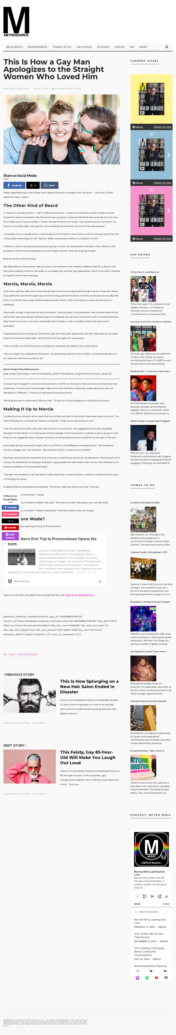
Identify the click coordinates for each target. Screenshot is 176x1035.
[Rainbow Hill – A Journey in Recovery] (143, 388)
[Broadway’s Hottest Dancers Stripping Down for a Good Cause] (143, 619)
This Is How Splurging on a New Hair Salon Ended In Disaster (89, 686)
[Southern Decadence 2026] (143, 519)
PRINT (143, 47)
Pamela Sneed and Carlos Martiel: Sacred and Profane (148, 701)
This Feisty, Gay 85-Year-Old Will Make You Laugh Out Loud (88, 757)
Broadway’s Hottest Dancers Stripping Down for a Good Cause (151, 602)
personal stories (27, 654)
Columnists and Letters (68, 88)
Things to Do (62, 47)
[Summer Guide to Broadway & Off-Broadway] (143, 569)
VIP (132, 47)
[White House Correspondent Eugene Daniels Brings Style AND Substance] (143, 438)
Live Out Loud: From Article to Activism (151, 321)
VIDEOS (119, 47)
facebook (17, 185)
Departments (37, 47)
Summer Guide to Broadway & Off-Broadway (149, 553)
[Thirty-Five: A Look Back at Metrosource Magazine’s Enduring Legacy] (143, 289)
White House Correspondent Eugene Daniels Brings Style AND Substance (150, 421)
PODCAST (103, 47)
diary (12, 654)
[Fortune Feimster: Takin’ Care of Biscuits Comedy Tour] (143, 767)
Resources (14, 47)
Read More (39, 723)
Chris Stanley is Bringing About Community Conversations (149, 952)
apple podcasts (10, 536)
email (52, 185)
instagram (12, 514)
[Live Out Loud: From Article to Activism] (143, 338)
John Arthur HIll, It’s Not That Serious (148, 935)
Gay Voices (84, 47)
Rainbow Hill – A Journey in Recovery (150, 371)
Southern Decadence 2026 (145, 502)
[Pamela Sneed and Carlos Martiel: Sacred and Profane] (143, 718)
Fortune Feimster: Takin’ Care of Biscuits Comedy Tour (147, 751)
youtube (12, 527)
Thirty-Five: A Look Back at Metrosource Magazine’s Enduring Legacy (148, 272)
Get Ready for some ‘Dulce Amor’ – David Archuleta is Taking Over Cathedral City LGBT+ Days (149, 652)
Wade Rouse (23, 88)
